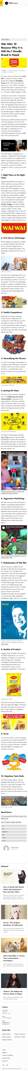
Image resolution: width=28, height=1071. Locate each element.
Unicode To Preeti (20, 1037)
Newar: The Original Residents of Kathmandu (13, 923)
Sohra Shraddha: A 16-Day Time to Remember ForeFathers (14, 958)
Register (4, 1052)
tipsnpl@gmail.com (6, 1024)
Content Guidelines (7, 1055)
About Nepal (5, 39)
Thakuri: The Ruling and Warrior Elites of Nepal (12, 992)
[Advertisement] (14, 21)
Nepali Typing (6, 1034)
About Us (4, 1061)
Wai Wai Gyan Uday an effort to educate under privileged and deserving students (12, 492)
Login (3, 1050)
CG (2, 826)
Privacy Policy (6, 1058)
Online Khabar (4, 644)
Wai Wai (3, 840)
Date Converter (6, 1037)
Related (4, 866)
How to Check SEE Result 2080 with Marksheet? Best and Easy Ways (13, 889)
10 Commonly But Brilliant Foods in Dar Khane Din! (14, 817)
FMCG (3, 829)
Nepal (3, 834)
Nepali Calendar (7, 1040)
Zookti (19, 1068)
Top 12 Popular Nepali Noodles (11, 822)
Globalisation (4, 831)
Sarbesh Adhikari (14, 847)
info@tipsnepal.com (6, 1022)
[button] (26, 1069)
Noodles (4, 837)
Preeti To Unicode (20, 1034)
